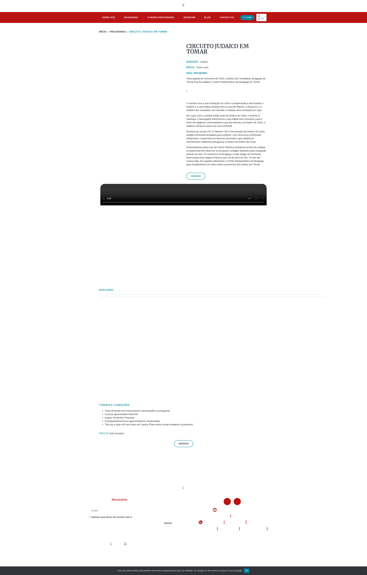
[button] (247, 17)
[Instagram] (237, 501)
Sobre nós (108, 17)
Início (103, 31)
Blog (207, 17)
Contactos (227, 17)
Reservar (189, 17)
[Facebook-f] (227, 501)
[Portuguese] (260, 17)
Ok (246, 570)
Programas (131, 17)
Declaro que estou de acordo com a (124, 517)
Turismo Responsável (161, 17)
